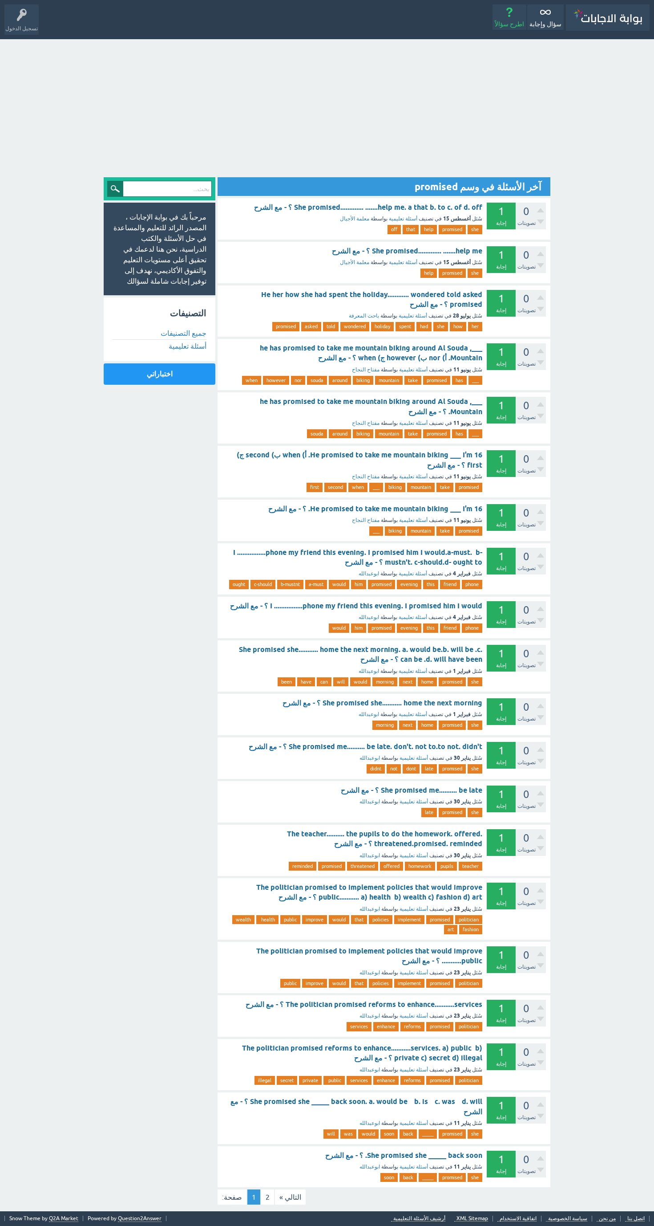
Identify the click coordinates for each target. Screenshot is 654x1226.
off (394, 229)
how (458, 326)
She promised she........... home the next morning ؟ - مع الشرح (382, 703)
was (348, 1133)
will (341, 681)
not (393, 768)
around (339, 380)
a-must (316, 584)
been (286, 681)
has (459, 380)
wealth (243, 919)
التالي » (290, 1197)
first (314, 487)
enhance (386, 1026)
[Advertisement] (327, 106)
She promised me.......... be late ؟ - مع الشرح (411, 790)
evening (409, 584)
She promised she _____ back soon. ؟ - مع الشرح (403, 1155)
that (410, 229)
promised (452, 229)
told (331, 326)
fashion (471, 929)
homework (420, 866)
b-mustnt (290, 584)
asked (311, 326)
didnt (375, 768)
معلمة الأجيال (354, 219)
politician (469, 919)
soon (389, 1133)
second (335, 487)
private (310, 1080)
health (267, 919)
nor (298, 380)
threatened (363, 866)
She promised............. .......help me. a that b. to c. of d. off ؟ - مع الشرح (368, 207)
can (324, 681)
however (276, 380)
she (475, 229)
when (252, 380)
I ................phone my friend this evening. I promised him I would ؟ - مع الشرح (356, 606)
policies (380, 919)
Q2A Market (63, 1218)
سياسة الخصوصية (567, 1219)
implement (409, 919)
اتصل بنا (636, 1219)
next (407, 681)
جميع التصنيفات (183, 333)
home (427, 681)
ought (239, 584)
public (290, 919)
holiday (382, 326)
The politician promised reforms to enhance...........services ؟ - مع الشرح (364, 1004)
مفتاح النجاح (365, 370)
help (428, 229)
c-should (263, 584)
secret (287, 1080)
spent (405, 326)
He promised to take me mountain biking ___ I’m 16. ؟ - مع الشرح (375, 509)
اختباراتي (160, 374)
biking (363, 380)
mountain (389, 380)
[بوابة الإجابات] (608, 17)
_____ (427, 1133)
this (431, 584)
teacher (470, 866)
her (475, 326)
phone (472, 584)
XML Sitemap (472, 1219)
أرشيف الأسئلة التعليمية (419, 1219)
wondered (355, 326)
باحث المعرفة (364, 316)
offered (392, 866)
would (339, 584)
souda (317, 380)
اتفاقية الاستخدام (518, 1219)
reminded (302, 866)
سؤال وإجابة (545, 24)
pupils (446, 866)
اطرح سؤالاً (509, 24)
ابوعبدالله (369, 573)
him (359, 584)
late (429, 768)
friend (450, 584)
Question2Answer (139, 1218)
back (408, 1133)
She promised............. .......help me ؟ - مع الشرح (407, 251)
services (359, 1026)
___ (475, 380)
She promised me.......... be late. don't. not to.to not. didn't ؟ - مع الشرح (365, 746)
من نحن (607, 1219)
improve (314, 919)
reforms (412, 1026)
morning (385, 681)
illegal (264, 1080)
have (306, 681)
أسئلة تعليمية (403, 219)
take (413, 380)
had (424, 326)
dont (411, 768)
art (451, 929)
